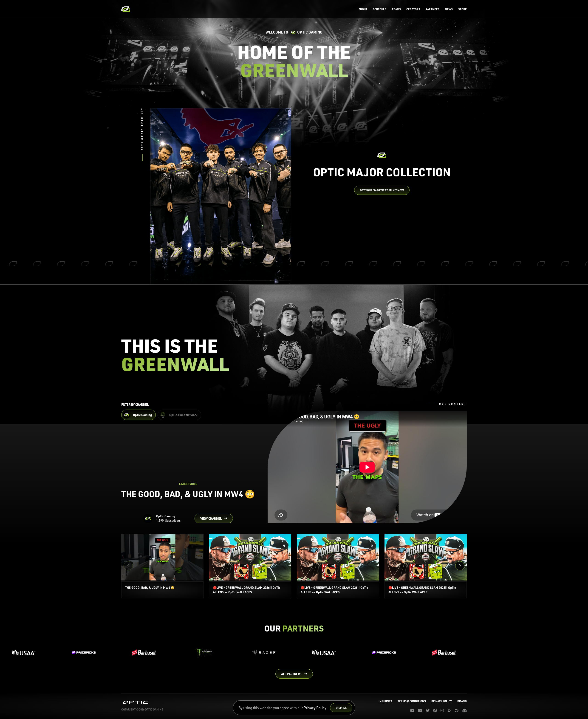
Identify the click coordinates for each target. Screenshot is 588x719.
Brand (462, 701)
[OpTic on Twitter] (428, 710)
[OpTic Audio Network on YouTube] (420, 710)
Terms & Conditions (412, 701)
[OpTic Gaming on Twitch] (449, 710)
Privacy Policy (315, 707)
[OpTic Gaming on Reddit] (456, 710)
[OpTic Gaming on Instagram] (442, 710)
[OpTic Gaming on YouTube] (412, 710)
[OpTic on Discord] (464, 710)
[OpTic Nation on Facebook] (435, 710)
